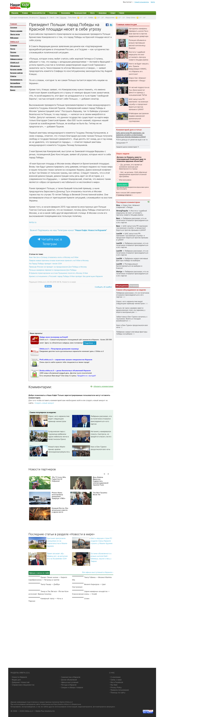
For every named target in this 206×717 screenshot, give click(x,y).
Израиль (14, 13)
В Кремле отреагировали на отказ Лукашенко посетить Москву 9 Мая (58, 273)
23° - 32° (83, 17)
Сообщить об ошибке (103, 287)
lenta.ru (32, 222)
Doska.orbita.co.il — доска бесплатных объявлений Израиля (65, 370)
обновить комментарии (103, 386)
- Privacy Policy (115, 687)
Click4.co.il (14, 62)
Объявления (15, 66)
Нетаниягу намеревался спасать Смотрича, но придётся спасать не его (101, 434)
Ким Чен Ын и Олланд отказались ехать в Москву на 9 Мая (53, 257)
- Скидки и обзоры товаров (71, 687)
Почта (12, 49)
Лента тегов (15, 34)
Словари (13, 45)
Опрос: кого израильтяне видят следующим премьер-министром (58, 418)
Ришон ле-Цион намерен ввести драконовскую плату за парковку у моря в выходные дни (130, 310)
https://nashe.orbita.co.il (62, 704)
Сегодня (13, 27)
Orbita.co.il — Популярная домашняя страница (59, 349)
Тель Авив (72, 17)
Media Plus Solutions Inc (45, 711)
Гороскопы (14, 56)
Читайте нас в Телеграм (51, 241)
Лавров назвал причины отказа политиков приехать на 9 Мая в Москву (59, 260)
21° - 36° (142, 17)
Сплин (86, 598)
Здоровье (102, 13)
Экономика (65, 13)
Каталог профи (16, 69)
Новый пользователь (141, 2)
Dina (118, 205)
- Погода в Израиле (68, 685)
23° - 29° (100, 17)
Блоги (121, 13)
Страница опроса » (124, 195)
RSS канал (14, 38)
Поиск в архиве (16, 31)
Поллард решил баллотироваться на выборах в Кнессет (129, 266)
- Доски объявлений (68, 680)
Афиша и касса (16, 59)
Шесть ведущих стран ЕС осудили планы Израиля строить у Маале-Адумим (101, 540)
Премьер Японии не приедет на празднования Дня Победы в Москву (58, 267)
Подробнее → (89, 343)
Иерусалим (109, 17)
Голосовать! (122, 185)
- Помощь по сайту (117, 693)
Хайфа (90, 17)
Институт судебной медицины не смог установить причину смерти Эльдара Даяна (131, 213)
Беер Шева (130, 17)
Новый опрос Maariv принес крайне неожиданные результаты (59, 449)
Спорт (113, 13)
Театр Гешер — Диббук (50, 584)
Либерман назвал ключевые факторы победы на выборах (132, 259)
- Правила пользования (119, 690)
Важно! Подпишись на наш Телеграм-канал (68, 230)
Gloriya (119, 272)
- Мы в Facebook (116, 682)
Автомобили (15, 83)
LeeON (119, 234)
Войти (153, 2)
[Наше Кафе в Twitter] (111, 25)
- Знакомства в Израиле (70, 677)
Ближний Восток (38, 13)
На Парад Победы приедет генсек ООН (45, 264)
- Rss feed (113, 685)
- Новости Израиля (19, 677)
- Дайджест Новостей (20, 682)
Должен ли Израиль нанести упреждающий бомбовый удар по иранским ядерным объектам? (131, 159)
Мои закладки (16, 87)
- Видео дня (16, 680)
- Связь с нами (115, 680)
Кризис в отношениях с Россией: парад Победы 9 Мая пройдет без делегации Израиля (66, 276)
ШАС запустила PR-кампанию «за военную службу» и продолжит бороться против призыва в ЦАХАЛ (138, 104)
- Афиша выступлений (69, 682)
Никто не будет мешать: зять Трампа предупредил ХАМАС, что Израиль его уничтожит (139, 69)
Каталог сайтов (16, 73)
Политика (53, 13)
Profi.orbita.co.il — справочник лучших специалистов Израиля (66, 360)
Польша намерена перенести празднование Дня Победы (52, 270)
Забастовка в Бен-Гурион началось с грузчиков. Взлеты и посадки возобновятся (131, 319)
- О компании (115, 677)
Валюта (43, 17)
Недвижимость (16, 80)
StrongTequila (122, 211)
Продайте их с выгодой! (86, 376)
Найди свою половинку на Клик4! (54, 337)
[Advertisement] (70, 632)
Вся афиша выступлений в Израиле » (97, 572)
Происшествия (80, 13)
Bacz (118, 218)
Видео (12, 90)
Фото (92, 13)
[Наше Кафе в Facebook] (107, 25)
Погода (63, 17)
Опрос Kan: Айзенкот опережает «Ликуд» (128, 206)
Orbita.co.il (14, 42)
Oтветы (13, 76)
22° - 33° (121, 17)
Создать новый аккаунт (44, 403)
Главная (13, 24)
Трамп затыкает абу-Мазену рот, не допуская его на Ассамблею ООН (57, 556)
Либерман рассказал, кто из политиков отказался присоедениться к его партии (132, 220)
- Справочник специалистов (22, 685)
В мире (25, 13)
